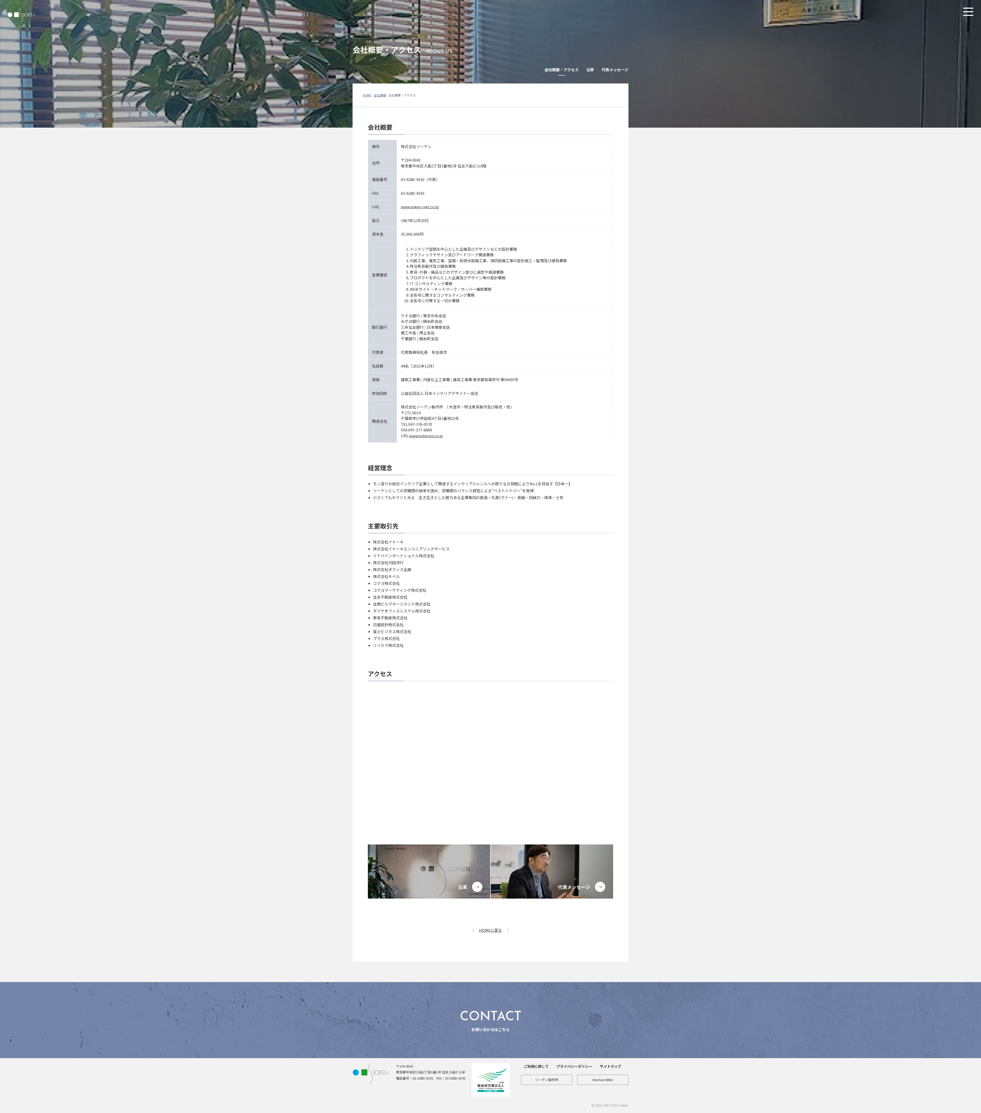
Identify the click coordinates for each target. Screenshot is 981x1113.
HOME (367, 95)
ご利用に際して (536, 1066)
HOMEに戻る (490, 930)
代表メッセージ (615, 69)
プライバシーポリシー (574, 1066)
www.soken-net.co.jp (420, 206)
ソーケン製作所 (546, 1079)
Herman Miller (602, 1079)
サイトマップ (610, 1066)
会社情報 (380, 95)
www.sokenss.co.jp (426, 435)
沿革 (590, 69)
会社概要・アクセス (561, 69)
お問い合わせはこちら (490, 1021)
